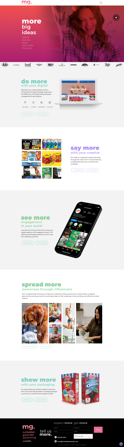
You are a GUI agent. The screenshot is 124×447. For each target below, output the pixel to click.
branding (26, 40)
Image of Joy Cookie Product (54, 325)
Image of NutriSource (27, 304)
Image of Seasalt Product (29, 152)
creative (25, 37)
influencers (27, 48)
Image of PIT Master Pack (29, 139)
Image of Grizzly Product (57, 169)
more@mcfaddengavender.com (67, 441)
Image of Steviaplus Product (45, 170)
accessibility (27, 441)
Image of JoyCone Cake (54, 304)
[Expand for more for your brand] (116, 17)
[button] (100, 3)
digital (24, 43)
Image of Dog (46, 152)
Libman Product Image (69, 304)
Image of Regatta (46, 139)
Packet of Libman (81, 304)
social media (27, 45)
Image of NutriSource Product (30, 163)
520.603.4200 (61, 437)
